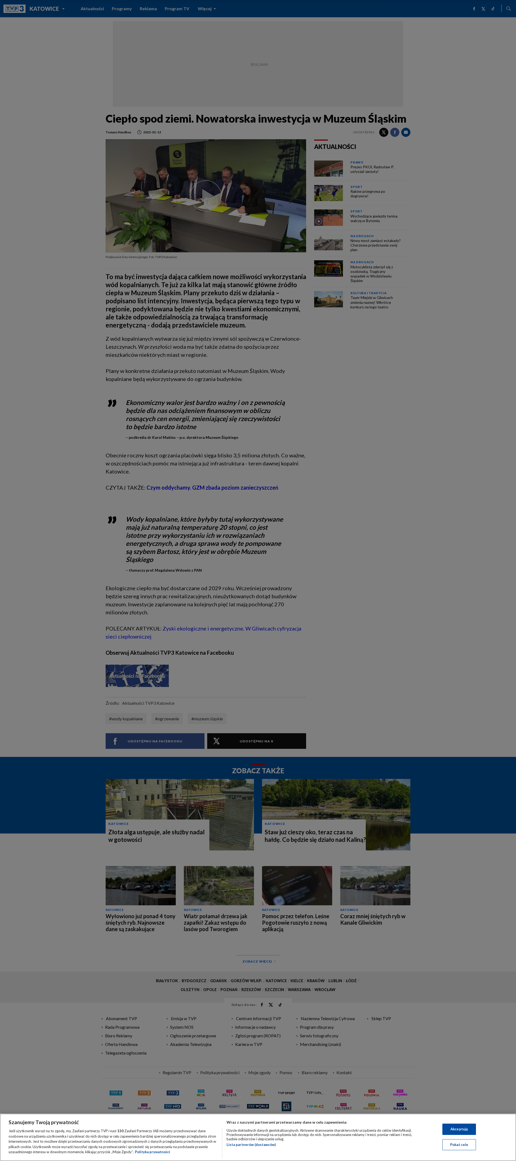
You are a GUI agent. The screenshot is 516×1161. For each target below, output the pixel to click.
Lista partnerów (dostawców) (251, 1144)
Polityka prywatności (152, 1152)
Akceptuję (459, 1129)
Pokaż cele (459, 1144)
